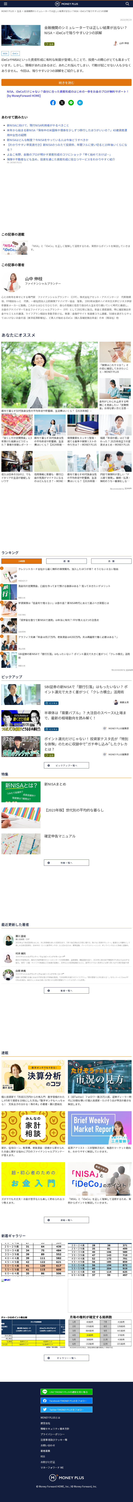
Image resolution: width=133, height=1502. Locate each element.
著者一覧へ (67, 990)
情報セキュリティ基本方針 (55, 1428)
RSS (43, 1456)
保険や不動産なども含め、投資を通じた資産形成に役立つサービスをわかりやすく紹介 (61, 159)
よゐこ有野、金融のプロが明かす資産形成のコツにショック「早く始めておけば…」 (59, 154)
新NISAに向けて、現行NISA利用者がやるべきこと (38, 125)
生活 (19, 11)
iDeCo (15, 53)
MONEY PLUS (7, 11)
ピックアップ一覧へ (67, 765)
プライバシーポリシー (53, 1434)
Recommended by (117, 488)
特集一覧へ (67, 862)
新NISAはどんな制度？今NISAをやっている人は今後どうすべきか (47, 140)
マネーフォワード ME (52, 1467)
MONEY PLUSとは (50, 1417)
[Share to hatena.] (80, 102)
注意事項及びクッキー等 (54, 1439)
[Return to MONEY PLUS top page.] (66, 3)
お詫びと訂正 (48, 1462)
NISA (5, 53)
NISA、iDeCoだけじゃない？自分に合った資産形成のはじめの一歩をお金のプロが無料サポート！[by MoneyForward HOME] (68, 93)
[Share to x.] (62, 102)
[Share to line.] (71, 102)
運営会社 (45, 1423)
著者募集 (45, 1451)
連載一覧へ (67, 1220)
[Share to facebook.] (53, 102)
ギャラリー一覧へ (66, 1357)
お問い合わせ (48, 1445)
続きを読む (66, 82)
